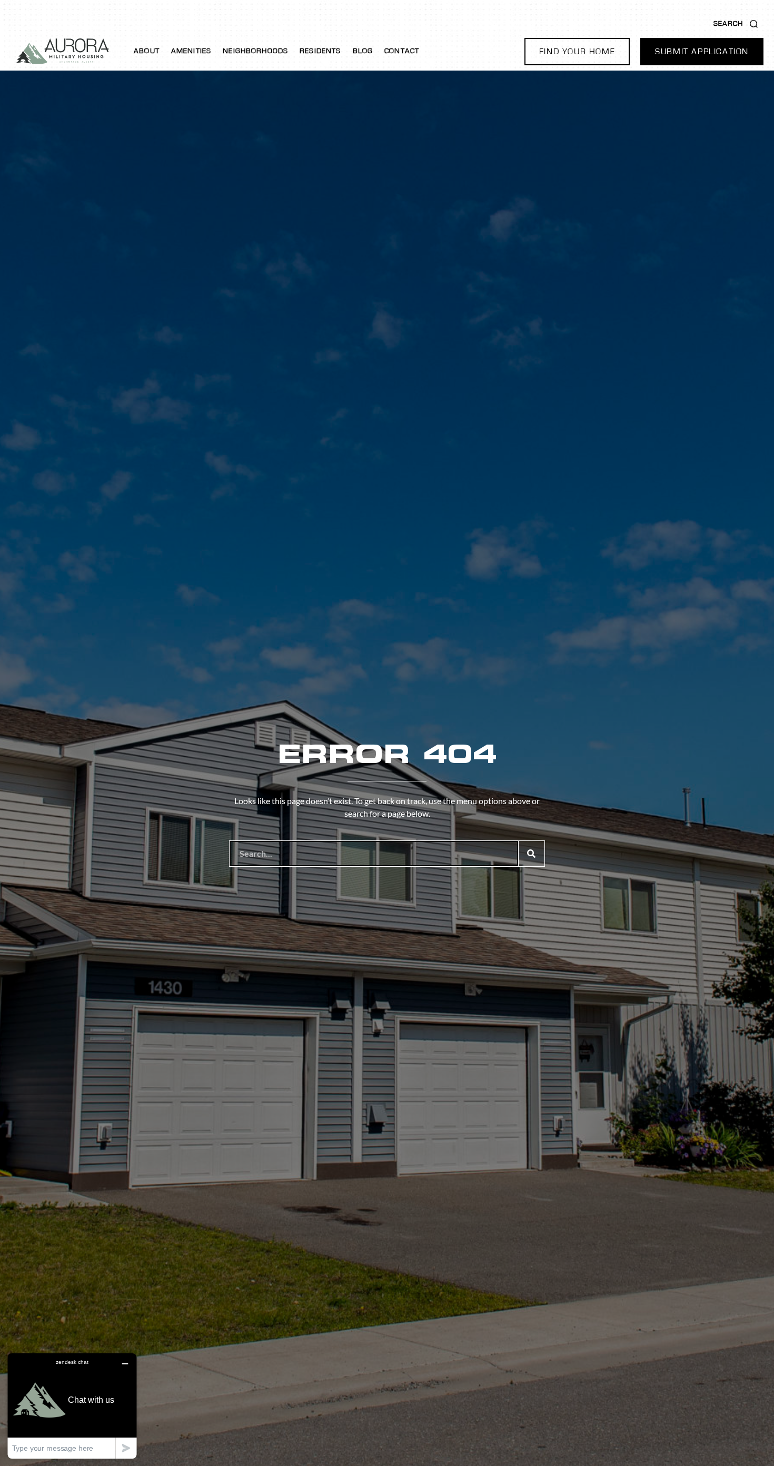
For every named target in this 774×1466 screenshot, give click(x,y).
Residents (320, 51)
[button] (577, 51)
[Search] (531, 853)
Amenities (191, 51)
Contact (401, 51)
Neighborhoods (255, 51)
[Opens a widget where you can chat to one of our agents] (72, 1405)
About (147, 51)
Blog (363, 51)
